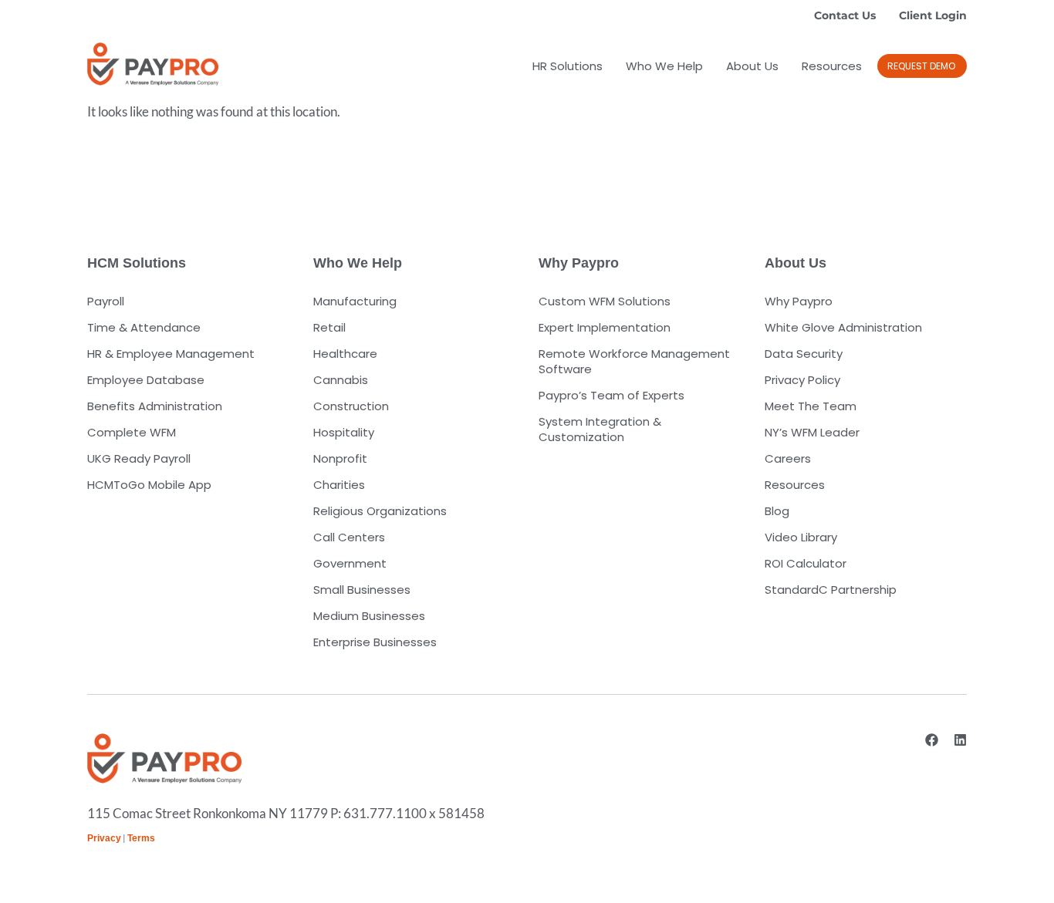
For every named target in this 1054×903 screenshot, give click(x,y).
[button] (922, 66)
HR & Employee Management (171, 353)
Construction (351, 406)
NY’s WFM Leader (812, 432)
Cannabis (340, 380)
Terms (141, 838)
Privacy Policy (802, 380)
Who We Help (664, 66)
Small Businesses (361, 589)
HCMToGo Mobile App (149, 485)
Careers (788, 458)
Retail (329, 327)
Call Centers (349, 537)
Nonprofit (340, 458)
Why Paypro (799, 301)
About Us (752, 66)
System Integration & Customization (600, 429)
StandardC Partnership (831, 589)
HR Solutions (567, 66)
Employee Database (145, 380)
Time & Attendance (144, 327)
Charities (339, 485)
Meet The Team (810, 406)
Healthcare (345, 353)
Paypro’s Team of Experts (611, 395)
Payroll (105, 301)
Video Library (801, 537)
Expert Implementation (605, 327)
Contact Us (845, 15)
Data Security (804, 353)
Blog (777, 511)
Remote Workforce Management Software (634, 361)
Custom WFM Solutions (605, 301)
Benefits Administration (154, 406)
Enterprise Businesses (375, 642)
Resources (832, 66)
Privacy (104, 838)
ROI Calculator (805, 563)
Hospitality (343, 432)
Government (350, 563)
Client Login (933, 15)
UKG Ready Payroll (139, 458)
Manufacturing (355, 301)
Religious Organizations (380, 511)
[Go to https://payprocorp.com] (152, 64)
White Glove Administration (843, 327)
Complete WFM (131, 432)
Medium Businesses (369, 616)
